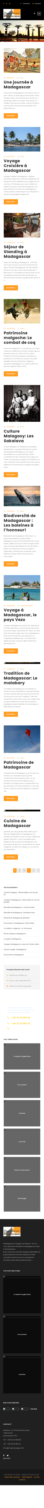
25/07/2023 (11, 758)
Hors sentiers (22, 1085)
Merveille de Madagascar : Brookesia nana (19, 913)
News (22, 78)
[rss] (6, 3)
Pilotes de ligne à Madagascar (15, 934)
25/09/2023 (11, 328)
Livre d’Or (6, 1458)
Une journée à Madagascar (18, 84)
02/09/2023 (11, 606)
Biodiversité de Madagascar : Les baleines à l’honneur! (20, 523)
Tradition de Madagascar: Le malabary (20, 678)
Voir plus (33, 1409)
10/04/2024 (11, 156)
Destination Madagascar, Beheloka (16, 918)
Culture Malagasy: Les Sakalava (19, 436)
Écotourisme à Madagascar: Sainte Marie (19, 923)
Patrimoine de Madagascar (19, 765)
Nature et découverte (22, 1170)
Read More (11, 116)
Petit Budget (22, 1198)
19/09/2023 (10, 427)
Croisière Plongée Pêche (22, 1056)
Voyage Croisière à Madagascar (17, 165)
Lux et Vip (22, 1142)
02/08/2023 (11, 669)
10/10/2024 (10, 78)
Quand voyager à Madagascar (15, 949)
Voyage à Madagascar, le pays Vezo (20, 614)
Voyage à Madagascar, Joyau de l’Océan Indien (21, 944)
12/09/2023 (10, 511)
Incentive (22, 1113)
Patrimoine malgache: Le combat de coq (19, 337)
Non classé (29, 606)
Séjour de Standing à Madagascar (17, 251)
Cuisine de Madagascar (17, 823)
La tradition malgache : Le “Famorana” (18, 928)
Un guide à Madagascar (12, 939)
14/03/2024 (11, 242)
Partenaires (27, 1477)
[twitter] (9, 3)
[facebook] (3, 3)
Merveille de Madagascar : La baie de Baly (19, 907)
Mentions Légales (12, 1477)
